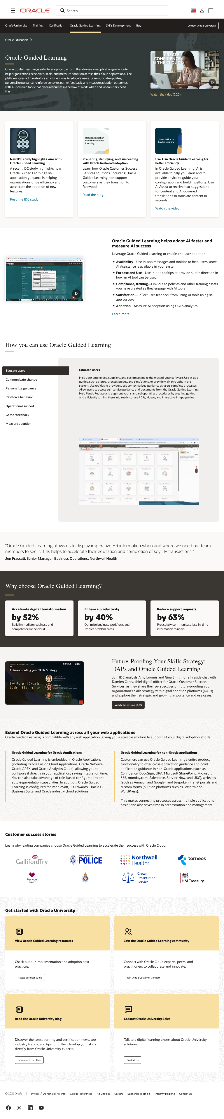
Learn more (121, 314)
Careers (118, 1093)
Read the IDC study (24, 199)
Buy (138, 25)
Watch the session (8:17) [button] (128, 705)
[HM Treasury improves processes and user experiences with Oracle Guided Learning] (192, 877)
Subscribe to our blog (29, 1060)
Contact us (132, 1060)
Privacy (35, 1093)
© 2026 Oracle (13, 1093)
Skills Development (118, 25)
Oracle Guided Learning (85, 25)
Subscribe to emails (139, 1093)
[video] (44, 279)
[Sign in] (202, 10)
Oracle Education (16, 40)
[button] (13, 10)
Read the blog (93, 194)
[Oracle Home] (35, 10)
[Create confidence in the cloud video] (184, 70)
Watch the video (167, 208)
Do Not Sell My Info (54, 1093)
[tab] (35, 370)
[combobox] (112, 10)
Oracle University (16, 25)
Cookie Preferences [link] (81, 1093)
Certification (56, 25)
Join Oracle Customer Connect (143, 977)
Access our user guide (30, 977)
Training (38, 25)
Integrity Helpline (165, 1093)
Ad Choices (103, 1093)
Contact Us (185, 1093)
